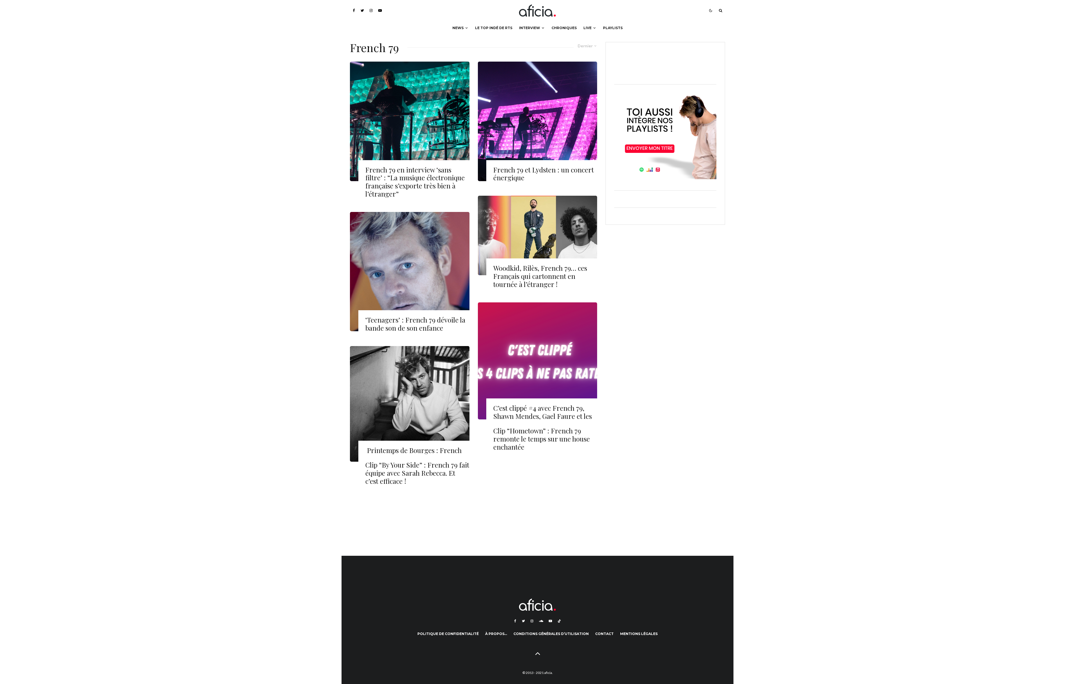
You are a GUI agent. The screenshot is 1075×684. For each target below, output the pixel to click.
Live (587, 28)
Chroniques (564, 28)
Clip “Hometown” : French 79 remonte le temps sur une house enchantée (541, 439)
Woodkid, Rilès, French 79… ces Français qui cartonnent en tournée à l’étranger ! (540, 276)
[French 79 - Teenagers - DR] (409, 272)
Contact (604, 634)
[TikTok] (559, 621)
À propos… (496, 634)
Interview (529, 28)
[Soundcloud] (541, 621)
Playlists (613, 28)
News (458, 28)
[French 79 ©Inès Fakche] (537, 121)
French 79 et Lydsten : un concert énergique (543, 174)
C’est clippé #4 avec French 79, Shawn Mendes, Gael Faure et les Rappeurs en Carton (542, 416)
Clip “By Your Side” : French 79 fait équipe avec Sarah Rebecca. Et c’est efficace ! (417, 473)
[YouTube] (380, 10)
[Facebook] (354, 10)
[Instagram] (371, 10)
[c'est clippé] (537, 360)
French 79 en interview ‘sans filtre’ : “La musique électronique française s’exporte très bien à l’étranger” (415, 182)
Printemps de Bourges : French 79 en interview (413, 454)
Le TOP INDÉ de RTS (493, 28)
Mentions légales (639, 634)
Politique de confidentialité (448, 634)
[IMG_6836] (409, 121)
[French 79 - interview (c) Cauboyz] (409, 404)
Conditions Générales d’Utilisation (551, 634)
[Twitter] (362, 10)
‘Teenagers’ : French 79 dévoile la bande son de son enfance (415, 324)
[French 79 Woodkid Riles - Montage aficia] (537, 235)
